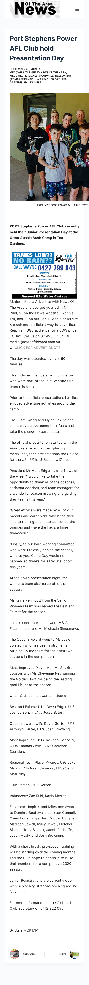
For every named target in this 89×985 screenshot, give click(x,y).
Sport (55, 79)
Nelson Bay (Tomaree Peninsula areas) (41, 77)
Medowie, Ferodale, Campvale (32, 75)
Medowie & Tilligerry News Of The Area (38, 72)
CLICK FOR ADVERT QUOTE (37, 347)
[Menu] (77, 9)
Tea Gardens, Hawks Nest (38, 81)
